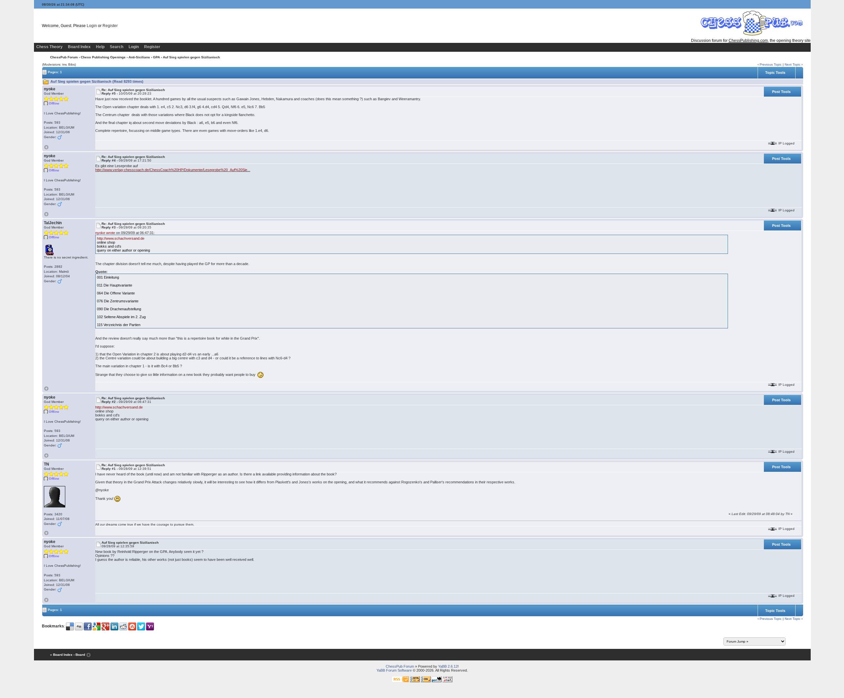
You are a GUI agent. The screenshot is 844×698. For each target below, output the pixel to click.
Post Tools (781, 92)
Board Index (79, 47)
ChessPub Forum (64, 57)
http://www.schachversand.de (120, 238)
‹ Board (79, 654)
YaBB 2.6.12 (448, 666)
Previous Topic (771, 64)
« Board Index (61, 654)
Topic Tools (775, 73)
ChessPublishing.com (748, 40)
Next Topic (792, 64)
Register (110, 25)
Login (92, 25)
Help (100, 47)
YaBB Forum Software (394, 670)
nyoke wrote (105, 233)
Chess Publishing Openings (103, 57)
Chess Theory (49, 47)
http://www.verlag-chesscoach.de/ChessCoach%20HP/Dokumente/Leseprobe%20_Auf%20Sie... (172, 170)
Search (116, 47)
